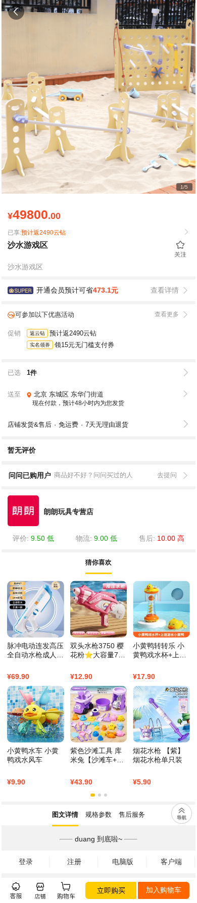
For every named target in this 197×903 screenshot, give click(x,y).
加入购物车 (163, 890)
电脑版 (122, 862)
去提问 (167, 475)
